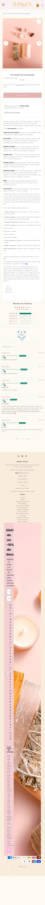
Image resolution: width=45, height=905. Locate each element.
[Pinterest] (26, 456)
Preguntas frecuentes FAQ (22, 501)
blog (26, 264)
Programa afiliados (22, 521)
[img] (6, 353)
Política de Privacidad (22, 509)
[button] (7, 78)
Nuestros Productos (22, 507)
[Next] (39, 43)
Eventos (22, 499)
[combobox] (39, 5)
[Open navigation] (3, 4)
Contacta (22, 497)
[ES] (39, 5)
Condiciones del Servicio (22, 517)
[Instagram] (22, 456)
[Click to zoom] (39, 21)
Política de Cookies (22, 519)
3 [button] (23, 439)
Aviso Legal (22, 515)
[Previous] (6, 43)
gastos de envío (20, 85)
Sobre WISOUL (22, 503)
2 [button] (20, 439)
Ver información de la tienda (12, 112)
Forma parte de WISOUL (22, 505)
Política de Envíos (22, 511)
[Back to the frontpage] (4, 14)
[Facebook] (18, 456)
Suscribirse (9, 850)
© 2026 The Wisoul (22, 866)
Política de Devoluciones (22, 513)
